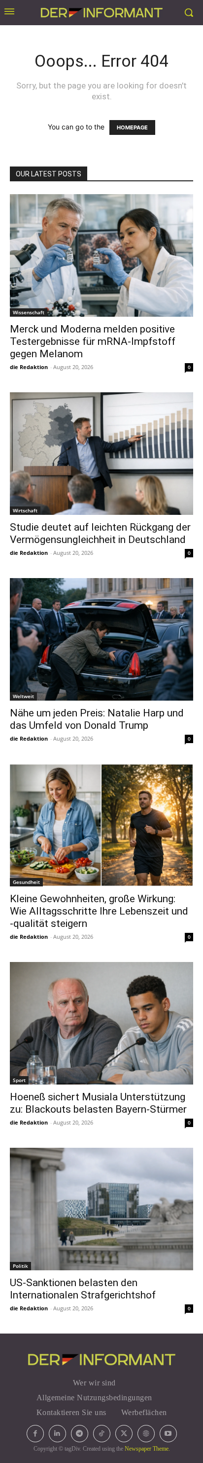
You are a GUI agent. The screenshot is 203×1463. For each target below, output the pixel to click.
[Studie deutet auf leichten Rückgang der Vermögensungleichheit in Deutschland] (101, 453)
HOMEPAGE (132, 127)
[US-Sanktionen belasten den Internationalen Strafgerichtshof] (101, 1209)
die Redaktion (29, 367)
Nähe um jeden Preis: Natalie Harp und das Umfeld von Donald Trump (97, 719)
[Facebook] (35, 1433)
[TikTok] (101, 1433)
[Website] (146, 1433)
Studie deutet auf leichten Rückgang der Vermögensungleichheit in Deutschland (100, 533)
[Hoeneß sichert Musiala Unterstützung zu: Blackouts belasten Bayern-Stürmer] (101, 1023)
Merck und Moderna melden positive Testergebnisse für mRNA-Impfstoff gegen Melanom (92, 341)
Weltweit (23, 696)
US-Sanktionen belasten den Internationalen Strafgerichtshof (83, 1289)
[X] (124, 1433)
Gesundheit (26, 881)
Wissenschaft (28, 312)
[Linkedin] (57, 1433)
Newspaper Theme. (147, 1448)
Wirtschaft (25, 510)
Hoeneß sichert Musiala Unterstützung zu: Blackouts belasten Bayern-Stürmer (98, 1103)
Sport (19, 1080)
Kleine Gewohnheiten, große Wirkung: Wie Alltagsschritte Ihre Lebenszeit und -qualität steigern (99, 911)
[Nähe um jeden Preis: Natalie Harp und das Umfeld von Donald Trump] (101, 639)
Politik (20, 1265)
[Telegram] (79, 1433)
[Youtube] (168, 1433)
